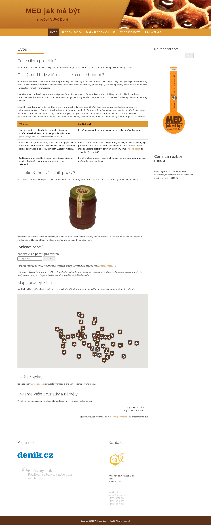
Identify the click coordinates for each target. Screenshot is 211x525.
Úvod (53, 32)
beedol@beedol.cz (107, 265)
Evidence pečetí (130, 32)
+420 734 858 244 (116, 498)
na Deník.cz (36, 478)
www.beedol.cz (37, 383)
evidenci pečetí (133, 148)
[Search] (189, 55)
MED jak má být (53, 11)
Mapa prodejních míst (101, 32)
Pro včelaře (153, 32)
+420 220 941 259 (116, 504)
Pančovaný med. (40, 471)
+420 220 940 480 (116, 501)
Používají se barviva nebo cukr (50, 474)
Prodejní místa (72, 32)
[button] (111, 354)
